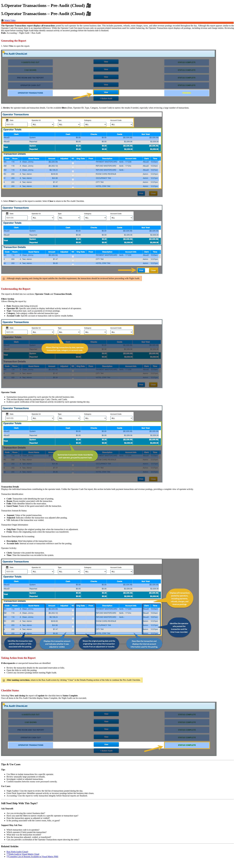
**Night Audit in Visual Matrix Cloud (23, 854)
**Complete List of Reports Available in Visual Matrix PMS (32, 856)
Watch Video (10, 20)
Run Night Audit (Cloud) (17, 851)
